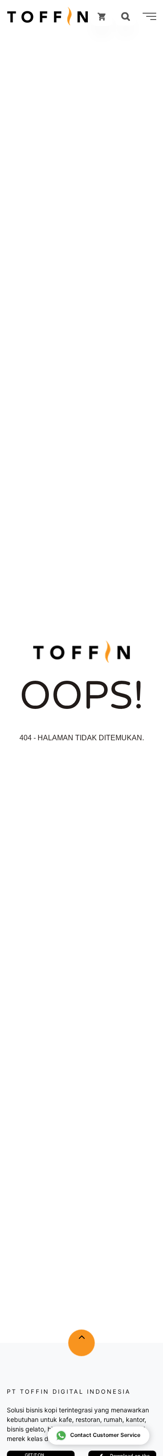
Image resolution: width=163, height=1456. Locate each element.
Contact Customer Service (105, 1434)
